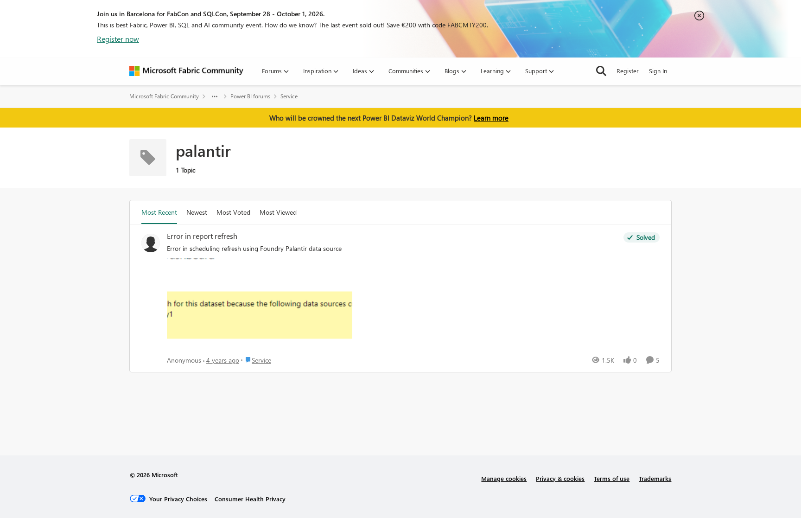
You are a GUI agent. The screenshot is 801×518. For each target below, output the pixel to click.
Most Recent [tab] (159, 212)
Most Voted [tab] (233, 212)
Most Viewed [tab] (278, 212)
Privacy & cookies (560, 478)
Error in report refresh (202, 236)
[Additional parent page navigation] (214, 96)
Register (628, 71)
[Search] (601, 71)
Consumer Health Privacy (250, 499)
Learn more (491, 117)
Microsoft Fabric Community (164, 96)
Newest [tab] (196, 212)
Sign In (658, 71)
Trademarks (655, 478)
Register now (118, 39)
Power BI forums (250, 96)
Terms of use (611, 478)
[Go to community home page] (186, 71)
